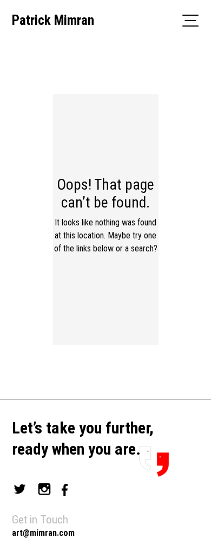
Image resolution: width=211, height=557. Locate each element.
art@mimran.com (43, 533)
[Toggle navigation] (190, 20)
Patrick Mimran (53, 20)
